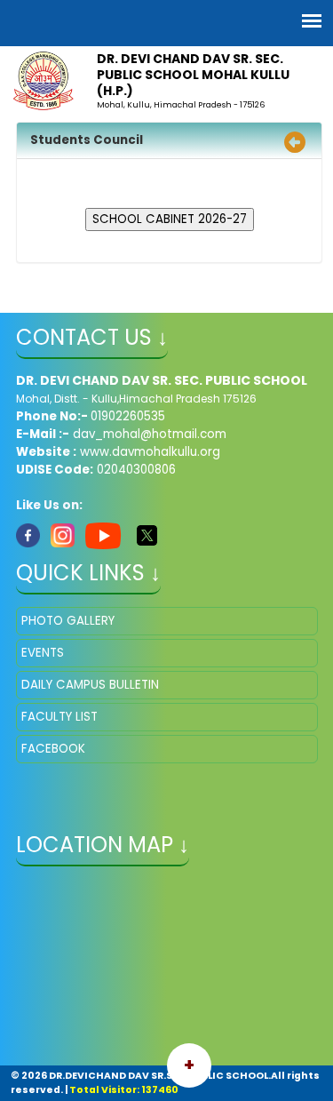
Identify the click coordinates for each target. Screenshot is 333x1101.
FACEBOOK (53, 748)
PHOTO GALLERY (68, 620)
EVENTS (42, 652)
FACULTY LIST (59, 716)
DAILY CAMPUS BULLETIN (90, 684)
